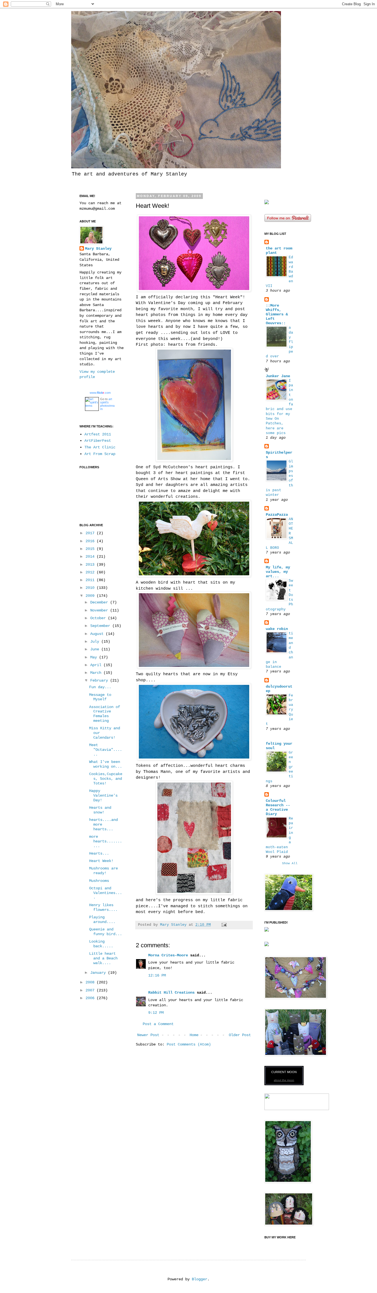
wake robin (277, 629)
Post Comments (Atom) (189, 1044)
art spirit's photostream (107, 404)
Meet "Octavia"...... (105, 750)
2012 (91, 572)
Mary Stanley (98, 248)
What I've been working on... (105, 764)
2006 (91, 998)
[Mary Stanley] (266, 203)
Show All (290, 863)
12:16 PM (157, 975)
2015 (91, 549)
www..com (100, 392)
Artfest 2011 (97, 434)
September (101, 626)
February (100, 680)
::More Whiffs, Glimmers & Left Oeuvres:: (277, 314)
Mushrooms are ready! (103, 870)
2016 (91, 541)
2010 (91, 588)
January (99, 972)
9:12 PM (156, 1012)
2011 (91, 580)
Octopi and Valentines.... (105, 893)
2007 (91, 990)
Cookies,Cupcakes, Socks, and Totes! (105, 779)
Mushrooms (99, 881)
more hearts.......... (105, 841)
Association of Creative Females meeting (104, 714)
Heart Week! (101, 861)
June (95, 649)
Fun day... (100, 687)
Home (194, 1035)
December (100, 602)
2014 (91, 556)
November (100, 610)
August (98, 634)
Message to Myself (100, 697)
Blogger (199, 1279)
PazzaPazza (277, 514)
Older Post (240, 1035)
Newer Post (148, 1035)
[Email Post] (224, 925)
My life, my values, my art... (278, 571)
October (99, 618)
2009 (91, 596)
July (95, 641)
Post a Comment (158, 1024)
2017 (91, 533)
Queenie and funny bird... (105, 931)
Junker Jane (278, 376)
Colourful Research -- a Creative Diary (278, 807)
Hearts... (99, 853)
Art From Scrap (99, 454)
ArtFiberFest (97, 440)
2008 (91, 982)
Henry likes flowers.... (103, 907)
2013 (91, 564)
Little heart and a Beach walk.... (103, 958)
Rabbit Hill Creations (171, 992)
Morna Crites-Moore (168, 955)
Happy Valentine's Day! (103, 795)
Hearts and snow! (100, 810)
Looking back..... (101, 943)
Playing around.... (102, 919)
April (96, 665)
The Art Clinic (99, 447)
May (94, 657)
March (96, 673)
